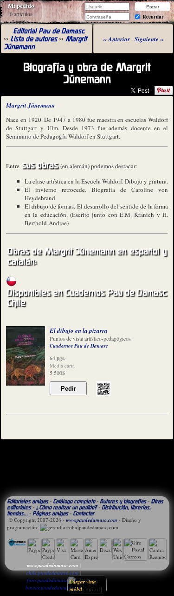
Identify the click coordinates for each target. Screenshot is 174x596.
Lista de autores (33, 39)
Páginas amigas (50, 513)
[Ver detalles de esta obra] (25, 356)
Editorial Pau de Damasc (48, 31)
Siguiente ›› (149, 39)
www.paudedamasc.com (91, 520)
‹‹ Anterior (116, 39)
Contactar (83, 513)
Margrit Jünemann (30, 105)
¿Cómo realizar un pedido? (66, 507)
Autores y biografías (123, 501)
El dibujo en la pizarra (79, 330)
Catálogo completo (74, 501)
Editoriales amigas (27, 501)
